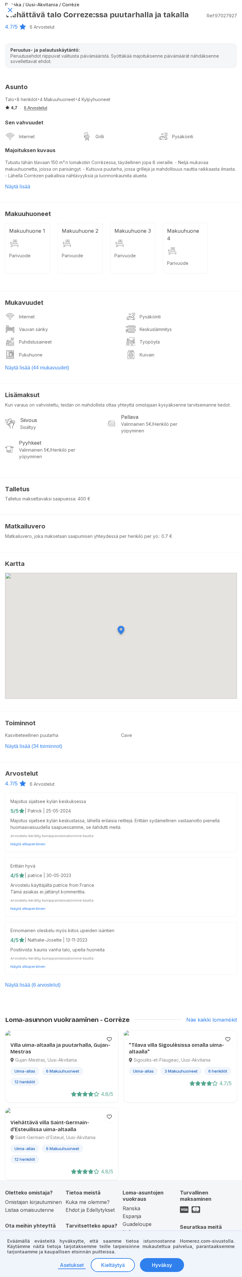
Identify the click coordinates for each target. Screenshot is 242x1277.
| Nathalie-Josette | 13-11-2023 (56, 940)
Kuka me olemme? (88, 1202)
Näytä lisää (17, 186)
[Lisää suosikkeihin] (109, 1039)
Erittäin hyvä (22, 866)
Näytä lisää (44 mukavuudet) (37, 367)
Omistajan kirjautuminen (33, 1202)
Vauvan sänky (33, 329)
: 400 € (82, 498)
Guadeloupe (137, 1224)
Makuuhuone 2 (80, 231)
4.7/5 (11, 27)
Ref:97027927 (222, 15)
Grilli (99, 136)
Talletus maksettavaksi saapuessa (40, 498)
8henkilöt (27, 99)
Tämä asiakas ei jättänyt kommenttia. (47, 891)
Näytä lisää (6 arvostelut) (32, 985)
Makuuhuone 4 (183, 235)
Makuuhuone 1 (27, 231)
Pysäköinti (182, 136)
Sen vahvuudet (24, 122)
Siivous (28, 420)
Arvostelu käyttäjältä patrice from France (52, 885)
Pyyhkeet (30, 443)
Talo (9, 99)
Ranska (131, 1208)
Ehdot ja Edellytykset (90, 1210)
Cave (126, 735)
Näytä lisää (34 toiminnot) (33, 746)
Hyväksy (162, 1265)
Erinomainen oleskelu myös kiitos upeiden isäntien (62, 930)
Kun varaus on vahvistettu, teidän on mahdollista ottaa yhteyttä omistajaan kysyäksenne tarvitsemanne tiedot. (118, 405)
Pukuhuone (31, 354)
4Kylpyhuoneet (94, 99)
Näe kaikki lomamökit (211, 1020)
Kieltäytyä (113, 1265)
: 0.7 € (165, 536)
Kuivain (147, 354)
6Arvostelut (42, 27)
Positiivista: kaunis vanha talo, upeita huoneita (57, 949)
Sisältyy (28, 427)
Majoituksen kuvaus (30, 150)
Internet (27, 136)
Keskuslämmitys (156, 329)
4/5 (14, 875)
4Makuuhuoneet (57, 99)
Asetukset (72, 1265)
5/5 (14, 811)
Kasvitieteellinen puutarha (31, 735)
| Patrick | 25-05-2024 (48, 810)
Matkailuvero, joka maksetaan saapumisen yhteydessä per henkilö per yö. (82, 536)
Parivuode (20, 255)
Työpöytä (150, 342)
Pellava (129, 417)
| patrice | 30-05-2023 (48, 875)
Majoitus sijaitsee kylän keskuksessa (48, 801)
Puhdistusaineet (35, 342)
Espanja (132, 1216)
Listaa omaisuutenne (29, 1210)
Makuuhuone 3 (132, 231)
